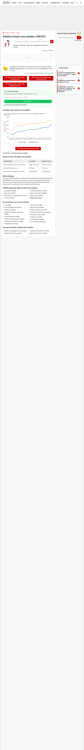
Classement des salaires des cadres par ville (15, 78)
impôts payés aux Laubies (20, 153)
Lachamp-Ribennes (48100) (38, 190)
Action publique (29, 2)
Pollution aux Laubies (36, 217)
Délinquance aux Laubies (37, 214)
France (12, 32)
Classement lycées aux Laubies (13, 221)
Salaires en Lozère (36, 198)
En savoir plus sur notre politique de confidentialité (15, 104)
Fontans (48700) (9, 198)
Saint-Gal (29, 45)
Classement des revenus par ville (29, 148)
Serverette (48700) (10, 190)
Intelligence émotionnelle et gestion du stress (66, 81)
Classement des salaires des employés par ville (15, 84)
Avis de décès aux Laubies (12, 216)
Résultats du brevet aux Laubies (39, 230)
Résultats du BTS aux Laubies (38, 233)
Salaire (7, 32)
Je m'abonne (27, 101)
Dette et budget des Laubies (12, 207)
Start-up (45, 2)
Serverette (23, 45)
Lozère (17, 32)
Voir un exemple (77, 40)
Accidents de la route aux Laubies (14, 219)
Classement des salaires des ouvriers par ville (42, 78)
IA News (14, 2)
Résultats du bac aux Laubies (13, 233)
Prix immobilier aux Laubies (38, 221)
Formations (63, 68)
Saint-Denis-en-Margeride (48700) (15, 195)
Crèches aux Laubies (36, 205)
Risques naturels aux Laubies (38, 209)
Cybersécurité (55, 2)
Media (38, 2)
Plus (72, 2)
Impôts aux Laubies (10, 209)
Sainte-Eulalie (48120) (36, 195)
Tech (19, 2)
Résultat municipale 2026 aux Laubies (15, 230)
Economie (65, 2)
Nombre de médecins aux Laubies (40, 212)
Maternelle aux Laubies (11, 223)
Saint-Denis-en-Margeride (41, 45)
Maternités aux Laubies (37, 207)
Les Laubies (7, 205)
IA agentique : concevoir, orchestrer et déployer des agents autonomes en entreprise (66, 88)
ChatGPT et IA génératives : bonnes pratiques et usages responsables (67, 73)
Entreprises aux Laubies (37, 219)
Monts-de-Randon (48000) (38, 193)
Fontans (15, 47)
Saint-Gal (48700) (10, 193)
